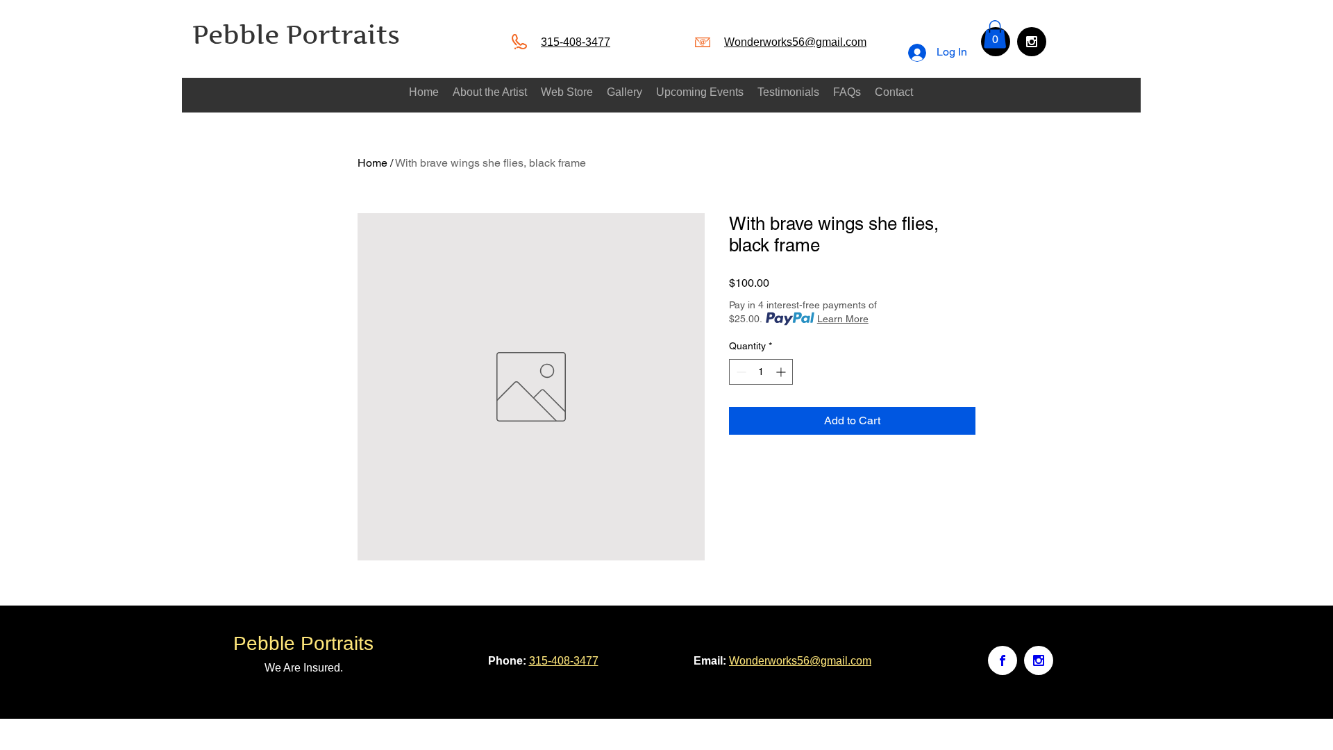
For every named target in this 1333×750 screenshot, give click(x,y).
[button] (995, 34)
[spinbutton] (760, 372)
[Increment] (782, 372)
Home (372, 162)
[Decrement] (739, 372)
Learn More (843, 318)
